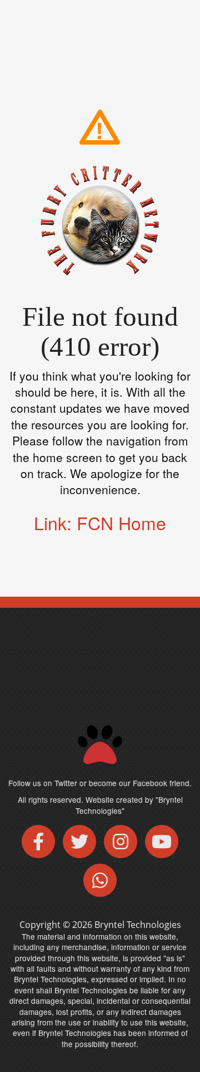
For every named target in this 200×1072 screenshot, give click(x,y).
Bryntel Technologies (137, 925)
